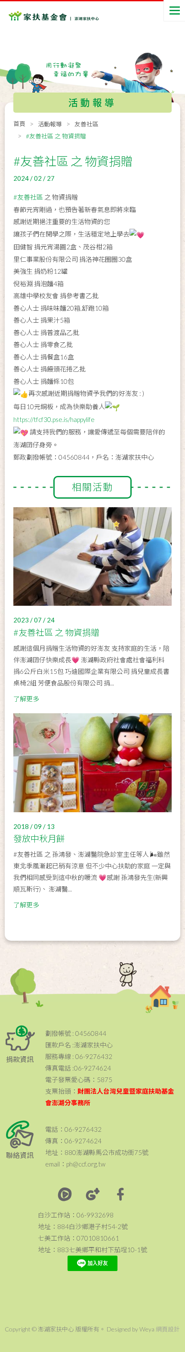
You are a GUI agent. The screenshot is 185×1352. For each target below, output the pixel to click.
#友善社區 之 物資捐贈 (56, 632)
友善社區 (86, 124)
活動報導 (50, 124)
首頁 (19, 123)
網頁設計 (168, 1329)
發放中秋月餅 (39, 838)
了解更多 (26, 699)
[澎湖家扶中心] (43, 17)
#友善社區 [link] (28, 197)
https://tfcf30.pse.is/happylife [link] (54, 419)
